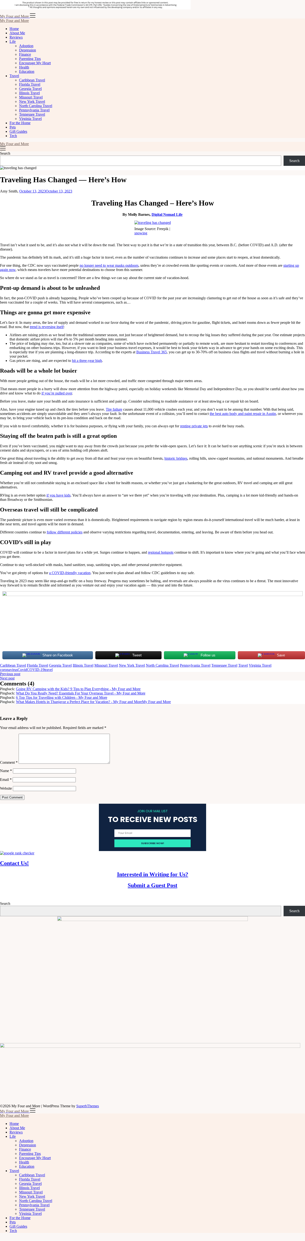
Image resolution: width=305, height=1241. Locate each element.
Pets (13, 127)
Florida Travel (29, 84)
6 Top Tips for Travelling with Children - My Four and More (61, 697)
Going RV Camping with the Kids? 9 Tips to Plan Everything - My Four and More (78, 689)
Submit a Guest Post (152, 885)
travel (48, 670)
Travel (14, 76)
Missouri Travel (31, 97)
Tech (13, 136)
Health (24, 67)
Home (14, 29)
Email (6, 780)
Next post (7, 678)
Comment (9, 762)
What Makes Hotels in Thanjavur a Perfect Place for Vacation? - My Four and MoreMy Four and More (93, 702)
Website (6, 788)
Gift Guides (18, 131)
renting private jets (194, 426)
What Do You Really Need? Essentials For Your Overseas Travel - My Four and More (80, 693)
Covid (22, 670)
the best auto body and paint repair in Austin (243, 414)
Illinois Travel (29, 93)
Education (26, 71)
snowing (140, 233)
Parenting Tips (30, 59)
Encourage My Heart (35, 63)
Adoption (26, 46)
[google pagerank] (17, 853)
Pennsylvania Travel (34, 110)
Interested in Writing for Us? (152, 874)
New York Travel (32, 101)
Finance (25, 54)
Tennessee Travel (32, 114)
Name (6, 771)
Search (5, 153)
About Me (17, 33)
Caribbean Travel (32, 80)
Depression (27, 50)
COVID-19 (35, 670)
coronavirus (9, 670)
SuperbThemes (87, 1106)
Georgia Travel (30, 89)
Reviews (16, 37)
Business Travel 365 (151, 352)
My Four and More (14, 21)
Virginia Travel (30, 119)
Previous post (10, 674)
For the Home (20, 123)
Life (13, 41)
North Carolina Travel (35, 106)
